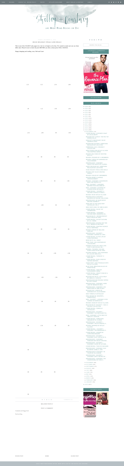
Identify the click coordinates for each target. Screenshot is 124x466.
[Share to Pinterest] (46, 399)
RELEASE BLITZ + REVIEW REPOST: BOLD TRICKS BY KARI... (96, 217)
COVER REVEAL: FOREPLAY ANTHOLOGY (94, 309)
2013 (86, 384)
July (88, 370)
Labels (90, 2)
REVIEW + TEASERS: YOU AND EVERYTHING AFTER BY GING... (96, 250)
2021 (86, 116)
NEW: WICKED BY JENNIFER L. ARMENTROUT (95, 296)
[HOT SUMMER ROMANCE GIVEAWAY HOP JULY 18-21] (89, 411)
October (89, 364)
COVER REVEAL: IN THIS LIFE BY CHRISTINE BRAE (96, 237)
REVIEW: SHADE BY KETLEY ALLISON (97, 303)
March (88, 378)
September (90, 366)
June (88, 372)
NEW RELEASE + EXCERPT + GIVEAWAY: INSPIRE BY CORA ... (96, 234)
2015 (86, 127)
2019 (86, 120)
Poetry (42, 2)
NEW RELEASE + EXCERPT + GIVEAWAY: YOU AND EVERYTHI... (96, 312)
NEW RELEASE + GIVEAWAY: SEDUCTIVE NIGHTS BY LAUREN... (97, 163)
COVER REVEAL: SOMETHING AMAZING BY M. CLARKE (95, 319)
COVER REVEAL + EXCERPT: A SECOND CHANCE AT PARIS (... (96, 192)
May (87, 374)
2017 (86, 124)
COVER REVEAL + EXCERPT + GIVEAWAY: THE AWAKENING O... (96, 329)
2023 (86, 112)
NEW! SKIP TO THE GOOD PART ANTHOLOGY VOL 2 (95, 204)
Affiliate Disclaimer (55, 2)
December (90, 131)
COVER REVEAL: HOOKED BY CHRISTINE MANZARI (95, 333)
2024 (86, 110)
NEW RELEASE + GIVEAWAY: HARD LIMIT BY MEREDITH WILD (96, 284)
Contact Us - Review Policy (27, 2)
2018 (86, 122)
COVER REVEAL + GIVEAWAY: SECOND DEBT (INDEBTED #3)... (96, 213)
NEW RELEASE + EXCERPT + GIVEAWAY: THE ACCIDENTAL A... (96, 323)
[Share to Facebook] (44, 399)
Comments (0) (68, 399)
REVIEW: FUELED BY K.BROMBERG (96, 175)
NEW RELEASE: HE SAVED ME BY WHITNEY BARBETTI (96, 201)
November (90, 362)
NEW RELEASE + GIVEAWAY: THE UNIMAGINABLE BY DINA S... (96, 359)
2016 (86, 125)
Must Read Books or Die (49, 463)
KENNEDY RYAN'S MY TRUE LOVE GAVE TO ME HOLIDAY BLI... (96, 246)
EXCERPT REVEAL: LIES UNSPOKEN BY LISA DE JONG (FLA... (97, 253)
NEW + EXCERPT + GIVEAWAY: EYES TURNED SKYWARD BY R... (97, 300)
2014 (86, 129)
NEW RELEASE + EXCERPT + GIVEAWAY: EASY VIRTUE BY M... (96, 336)
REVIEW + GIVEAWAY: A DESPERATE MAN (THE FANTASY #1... (97, 181)
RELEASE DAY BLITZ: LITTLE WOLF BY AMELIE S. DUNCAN (96, 277)
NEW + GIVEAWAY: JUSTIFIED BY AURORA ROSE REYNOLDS (95, 188)
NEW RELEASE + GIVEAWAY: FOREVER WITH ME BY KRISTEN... (97, 340)
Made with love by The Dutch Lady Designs (73, 463)
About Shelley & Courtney (75, 2)
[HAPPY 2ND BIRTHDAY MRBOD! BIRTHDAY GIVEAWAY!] (102, 398)
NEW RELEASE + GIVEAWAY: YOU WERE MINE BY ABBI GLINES (96, 287)
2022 (86, 114)
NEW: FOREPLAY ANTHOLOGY (95, 294)
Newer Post (19, 456)
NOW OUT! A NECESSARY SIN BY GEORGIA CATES (96, 141)
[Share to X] (42, 399)
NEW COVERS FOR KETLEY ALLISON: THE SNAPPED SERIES (97, 151)
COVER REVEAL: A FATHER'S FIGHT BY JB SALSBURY (96, 134)
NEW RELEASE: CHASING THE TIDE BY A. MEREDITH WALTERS (96, 223)
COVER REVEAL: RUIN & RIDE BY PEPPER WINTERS (96, 260)
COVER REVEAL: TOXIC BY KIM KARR (97, 346)
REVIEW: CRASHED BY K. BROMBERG (97, 157)
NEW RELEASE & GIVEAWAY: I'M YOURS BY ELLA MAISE (95, 352)
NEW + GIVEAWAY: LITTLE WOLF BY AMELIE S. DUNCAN (96, 316)
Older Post (75, 456)
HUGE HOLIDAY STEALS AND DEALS (97, 169)
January (89, 382)
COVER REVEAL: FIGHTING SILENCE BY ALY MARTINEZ (97, 227)
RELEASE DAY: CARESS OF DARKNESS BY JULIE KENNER (95, 291)
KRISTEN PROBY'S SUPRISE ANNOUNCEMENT (94, 178)
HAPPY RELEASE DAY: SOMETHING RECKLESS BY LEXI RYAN (96, 167)
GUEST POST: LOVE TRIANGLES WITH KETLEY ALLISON (97, 263)
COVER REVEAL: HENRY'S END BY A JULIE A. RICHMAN (97, 274)
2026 (86, 106)
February (89, 380)
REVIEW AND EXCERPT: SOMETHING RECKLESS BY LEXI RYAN (97, 144)
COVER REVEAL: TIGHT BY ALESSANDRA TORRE (94, 270)
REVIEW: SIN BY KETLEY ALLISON (96, 194)
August (89, 368)
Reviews (11, 2)
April (88, 376)
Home (3, 2)
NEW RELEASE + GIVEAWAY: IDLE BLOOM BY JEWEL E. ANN (96, 349)
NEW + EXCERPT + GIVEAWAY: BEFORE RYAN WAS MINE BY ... (96, 185)
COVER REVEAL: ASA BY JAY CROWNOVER (94, 210)
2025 (86, 108)
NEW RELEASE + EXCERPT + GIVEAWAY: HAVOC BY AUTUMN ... (97, 343)
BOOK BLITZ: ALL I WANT (93, 240)
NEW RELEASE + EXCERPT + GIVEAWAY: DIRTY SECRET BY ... (96, 356)
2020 (86, 118)
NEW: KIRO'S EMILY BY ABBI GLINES (97, 207)
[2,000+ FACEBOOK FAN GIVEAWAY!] (89, 398)
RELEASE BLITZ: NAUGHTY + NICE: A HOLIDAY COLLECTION (97, 305)
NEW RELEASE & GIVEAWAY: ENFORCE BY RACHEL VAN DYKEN (97, 197)
